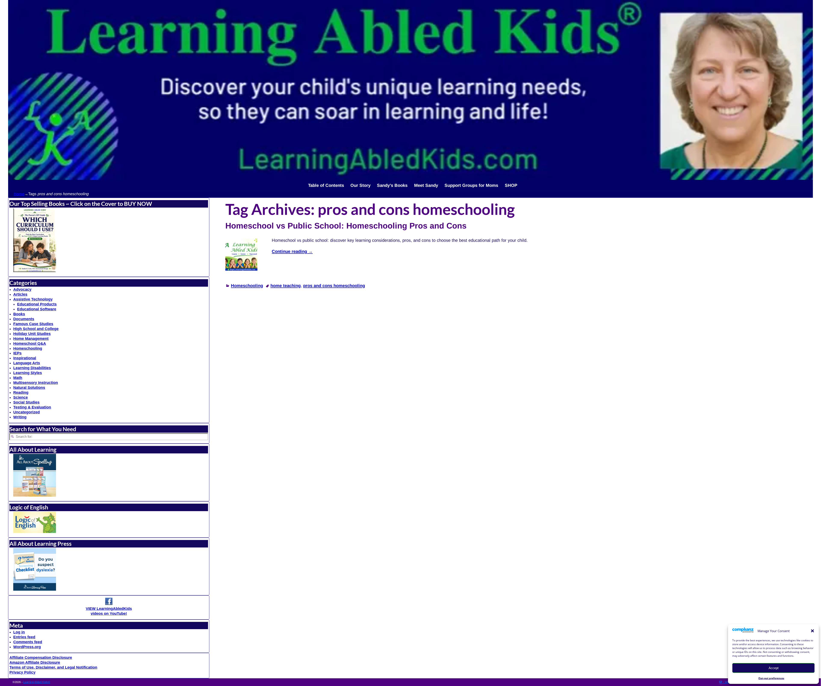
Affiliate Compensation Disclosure (40, 657)
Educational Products (37, 304)
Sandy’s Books (392, 185)
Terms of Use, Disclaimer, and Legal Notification (53, 667)
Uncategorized (26, 412)
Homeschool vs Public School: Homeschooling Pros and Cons (346, 225)
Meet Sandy (426, 185)
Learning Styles (27, 373)
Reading (20, 392)
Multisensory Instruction (35, 383)
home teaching (285, 285)
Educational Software (36, 309)
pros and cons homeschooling (334, 285)
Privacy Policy (22, 672)
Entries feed (24, 637)
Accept (773, 668)
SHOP (511, 185)
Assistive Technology (33, 299)
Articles (20, 294)
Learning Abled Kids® (36, 682)
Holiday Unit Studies (32, 334)
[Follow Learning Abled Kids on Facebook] (108, 604)
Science (20, 397)
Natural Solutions (29, 387)
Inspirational (24, 358)
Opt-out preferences (771, 678)
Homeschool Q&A (29, 343)
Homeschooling (247, 285)
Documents (23, 319)
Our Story (360, 185)
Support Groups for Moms (471, 185)
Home (19, 194)
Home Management (31, 338)
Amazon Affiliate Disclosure (34, 662)
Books (19, 314)
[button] (812, 631)
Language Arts (26, 363)
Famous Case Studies (33, 324)
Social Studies (26, 402)
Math (17, 378)
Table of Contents (326, 185)
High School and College (36, 329)
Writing (20, 417)
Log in (19, 632)
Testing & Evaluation (32, 407)
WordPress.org (27, 647)
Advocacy (22, 289)
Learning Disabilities (32, 368)
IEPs (17, 353)
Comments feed (27, 642)
